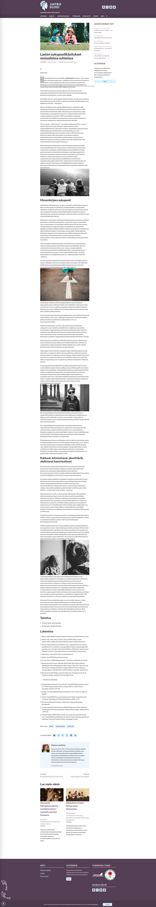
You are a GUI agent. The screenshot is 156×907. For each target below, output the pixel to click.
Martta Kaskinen (70, 813)
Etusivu (44, 16)
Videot (95, 16)
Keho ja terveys (98, 54)
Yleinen (48, 823)
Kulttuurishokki (98, 35)
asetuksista (95, 904)
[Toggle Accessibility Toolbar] (3, 904)
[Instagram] (107, 7)
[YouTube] (110, 7)
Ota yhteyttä (44, 876)
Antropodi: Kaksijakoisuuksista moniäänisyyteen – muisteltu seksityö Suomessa (49, 809)
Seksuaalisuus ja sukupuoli (65, 62)
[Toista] (41, 75)
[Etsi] (107, 16)
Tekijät (42, 873)
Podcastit (87, 16)
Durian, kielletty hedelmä (102, 43)
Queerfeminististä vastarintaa (74, 815)
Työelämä (76, 16)
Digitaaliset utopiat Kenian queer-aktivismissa (75, 806)
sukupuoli (70, 726)
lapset (51, 726)
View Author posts (57, 765)
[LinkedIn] (75, 735)
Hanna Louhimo (52, 62)
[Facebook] (103, 7)
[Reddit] (71, 735)
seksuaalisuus (60, 726)
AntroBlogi (43, 819)
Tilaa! (105, 81)
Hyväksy (107, 904)
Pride (74, 62)
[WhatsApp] (58, 735)
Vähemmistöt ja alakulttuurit (102, 28)
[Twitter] (67, 735)
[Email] (54, 735)
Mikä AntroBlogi (45, 870)
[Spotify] (114, 7)
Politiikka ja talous (45, 821)
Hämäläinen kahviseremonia (103, 38)
